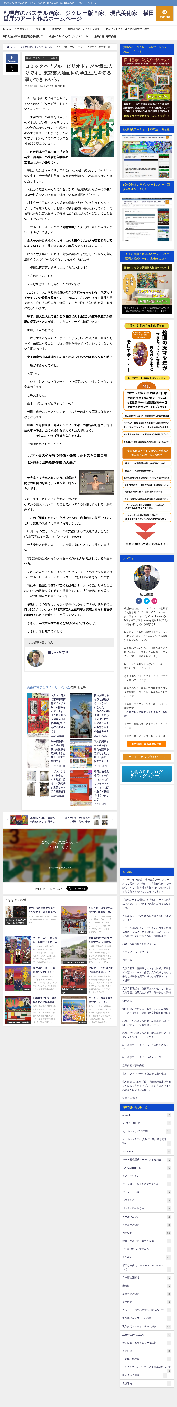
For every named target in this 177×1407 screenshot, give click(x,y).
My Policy (146, 1151)
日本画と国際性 (146, 1277)
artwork (146, 1115)
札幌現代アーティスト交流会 (83, 29)
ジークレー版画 (146, 1192)
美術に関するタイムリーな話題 (42, 58)
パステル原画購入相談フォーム (139, 944)
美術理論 (146, 1351)
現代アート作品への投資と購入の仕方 (146, 1310)
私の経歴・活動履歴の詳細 (146, 744)
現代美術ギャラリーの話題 (146, 1318)
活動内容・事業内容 (105, 36)
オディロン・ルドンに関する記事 (146, 1184)
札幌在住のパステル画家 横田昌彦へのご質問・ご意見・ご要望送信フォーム (146, 1023)
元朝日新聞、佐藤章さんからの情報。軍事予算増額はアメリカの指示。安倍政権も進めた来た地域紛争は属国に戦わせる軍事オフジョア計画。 (146, 974)
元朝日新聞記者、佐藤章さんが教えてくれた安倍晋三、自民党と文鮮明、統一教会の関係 (146, 990)
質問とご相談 (129, 1098)
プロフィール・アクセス (135, 952)
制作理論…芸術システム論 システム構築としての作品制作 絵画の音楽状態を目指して (146, 1011)
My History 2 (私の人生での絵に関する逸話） (146, 1141)
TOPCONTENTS (146, 1167)
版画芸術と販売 (146, 1294)
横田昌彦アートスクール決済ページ (141, 1057)
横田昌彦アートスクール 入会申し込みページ (146, 1047)
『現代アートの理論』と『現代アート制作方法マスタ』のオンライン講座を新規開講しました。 (146, 903)
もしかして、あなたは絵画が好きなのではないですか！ (146, 917)
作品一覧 (40, 29)
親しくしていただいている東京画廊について (146, 1368)
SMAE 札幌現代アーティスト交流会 (146, 1159)
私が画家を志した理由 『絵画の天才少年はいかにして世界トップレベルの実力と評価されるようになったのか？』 (146, 1085)
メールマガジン (146, 1216)
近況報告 (146, 1383)
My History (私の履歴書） (146, 1131)
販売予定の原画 (144, 1375)
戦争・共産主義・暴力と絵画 (146, 1241)
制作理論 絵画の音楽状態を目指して (23, 36)
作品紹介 (146, 1233)
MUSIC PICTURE (146, 1123)
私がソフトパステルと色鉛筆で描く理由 (127, 29)
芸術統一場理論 (146, 1359)
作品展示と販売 (146, 1225)
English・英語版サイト (16, 29)
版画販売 (146, 1302)
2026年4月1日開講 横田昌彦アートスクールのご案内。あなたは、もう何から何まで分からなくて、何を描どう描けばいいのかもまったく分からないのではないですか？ (146, 885)
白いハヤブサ (58, 652)
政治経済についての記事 (146, 1249)
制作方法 (127, 1000)
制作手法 (57, 29)
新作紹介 (146, 1257)
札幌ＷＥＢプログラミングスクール (68, 36)
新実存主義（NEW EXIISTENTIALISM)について (146, 1267)
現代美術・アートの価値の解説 (146, 1326)
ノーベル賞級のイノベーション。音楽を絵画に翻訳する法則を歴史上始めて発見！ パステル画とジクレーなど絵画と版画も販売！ (146, 932)
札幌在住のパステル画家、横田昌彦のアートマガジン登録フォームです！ (146, 1035)
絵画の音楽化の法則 (146, 1334)
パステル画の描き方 (146, 1208)
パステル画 (146, 1200)
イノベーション (146, 1176)
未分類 (146, 1285)
